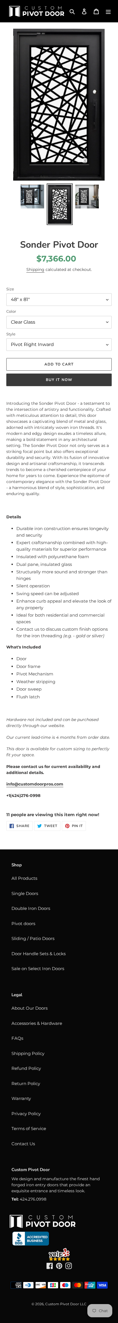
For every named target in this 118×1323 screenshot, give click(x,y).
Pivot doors (23, 923)
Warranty (21, 1098)
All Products (24, 878)
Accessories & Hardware (36, 1023)
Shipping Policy (27, 1053)
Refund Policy (26, 1068)
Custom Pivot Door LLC (65, 1304)
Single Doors (24, 893)
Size (10, 289)
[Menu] (108, 11)
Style (10, 334)
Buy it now (59, 379)
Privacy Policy (26, 1113)
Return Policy (25, 1083)
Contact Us (23, 1143)
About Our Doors (29, 1008)
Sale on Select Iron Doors (37, 968)
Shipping (35, 269)
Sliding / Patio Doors (32, 938)
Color (11, 311)
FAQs (17, 1038)
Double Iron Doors (30, 908)
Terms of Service (28, 1128)
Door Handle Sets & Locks (38, 953)
